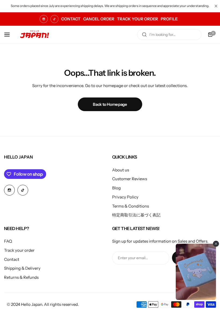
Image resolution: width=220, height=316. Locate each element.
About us (120, 169)
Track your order (19, 250)
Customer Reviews (129, 178)
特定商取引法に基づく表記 (136, 214)
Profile (169, 18)
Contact (11, 259)
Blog (116, 187)
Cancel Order (98, 18)
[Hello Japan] (35, 34)
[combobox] (169, 34)
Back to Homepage (110, 104)
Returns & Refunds (21, 277)
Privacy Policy (125, 197)
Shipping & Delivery (22, 268)
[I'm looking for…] (144, 34)
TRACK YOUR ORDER (137, 18)
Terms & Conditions (130, 206)
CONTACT (70, 18)
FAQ (8, 241)
